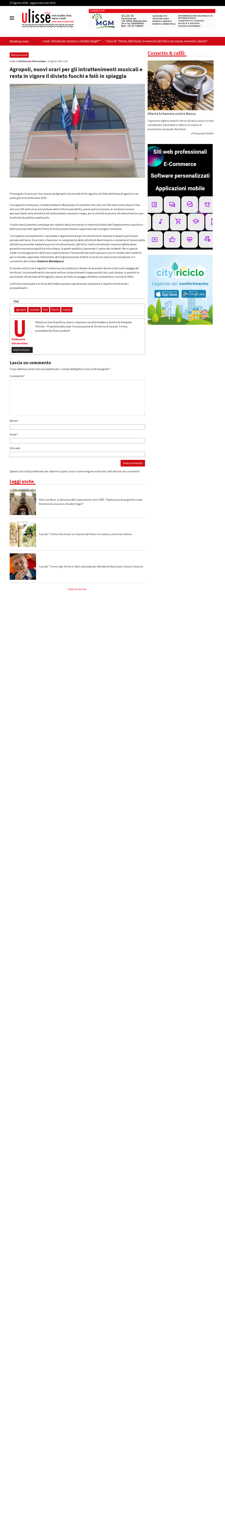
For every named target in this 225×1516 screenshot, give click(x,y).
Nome (14, 421)
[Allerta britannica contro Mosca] (181, 85)
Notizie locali (19, 55)
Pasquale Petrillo (204, 133)
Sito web (15, 448)
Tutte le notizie (77, 589)
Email (14, 434)
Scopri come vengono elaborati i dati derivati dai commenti (103, 471)
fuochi (55, 310)
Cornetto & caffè (166, 53)
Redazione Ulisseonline (33, 61)
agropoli (21, 310)
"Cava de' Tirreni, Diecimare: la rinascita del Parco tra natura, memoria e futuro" (90, 41)
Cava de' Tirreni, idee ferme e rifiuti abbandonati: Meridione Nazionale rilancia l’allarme (91, 567)
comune (34, 310)
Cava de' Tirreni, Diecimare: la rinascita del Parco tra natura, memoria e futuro (85, 534)
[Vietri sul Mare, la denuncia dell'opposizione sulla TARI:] (23, 502)
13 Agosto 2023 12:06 (57, 61)
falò (45, 310)
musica (67, 310)
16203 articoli (21, 350)
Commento (17, 376)
